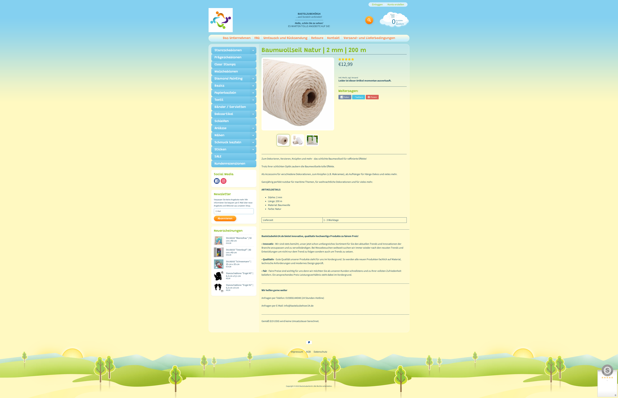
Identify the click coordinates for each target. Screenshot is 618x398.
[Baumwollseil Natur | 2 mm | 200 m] (283, 140)
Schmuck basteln (235, 143)
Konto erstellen (396, 4)
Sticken (235, 150)
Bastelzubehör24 (306, 386)
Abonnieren (225, 218)
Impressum (297, 352)
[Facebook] (217, 181)
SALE (218, 156)
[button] (346, 59)
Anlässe (235, 129)
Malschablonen (226, 71)
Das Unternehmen (237, 38)
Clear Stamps (225, 64)
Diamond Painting (235, 79)
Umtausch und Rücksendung (285, 38)
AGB (308, 352)
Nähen (235, 136)
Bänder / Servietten (230, 107)
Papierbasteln (235, 93)
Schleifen (222, 121)
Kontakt (333, 38)
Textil (235, 101)
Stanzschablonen (235, 51)
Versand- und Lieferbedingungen (369, 38)
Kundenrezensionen (230, 163)
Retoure (317, 38)
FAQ (257, 38)
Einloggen (377, 4)
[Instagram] (223, 181)
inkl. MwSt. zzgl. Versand (348, 77)
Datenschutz (320, 352)
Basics (235, 86)
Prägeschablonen (228, 57)
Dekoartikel (235, 115)
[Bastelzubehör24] (221, 20)
